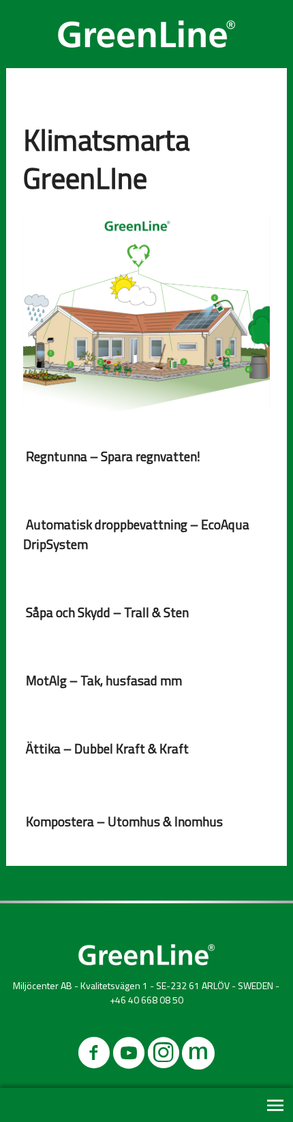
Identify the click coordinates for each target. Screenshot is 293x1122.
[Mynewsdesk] (198, 1055)
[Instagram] (163, 1055)
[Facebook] (94, 1055)
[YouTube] (128, 1055)
